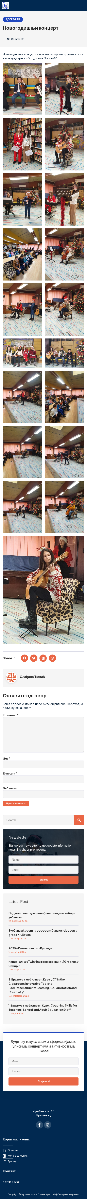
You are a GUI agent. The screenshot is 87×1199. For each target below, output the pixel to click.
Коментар (11, 715)
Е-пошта (10, 773)
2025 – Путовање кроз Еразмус (30, 948)
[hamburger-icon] (78, 5)
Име (7, 758)
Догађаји (13, 19)
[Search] (79, 820)
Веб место (10, 788)
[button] (24, 658)
